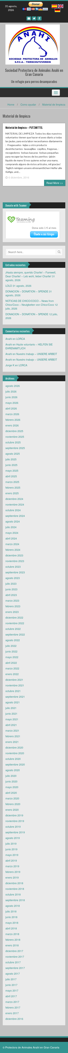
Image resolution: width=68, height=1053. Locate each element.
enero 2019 (12, 877)
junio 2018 (11, 917)
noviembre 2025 (14, 436)
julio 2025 (11, 459)
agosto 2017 (12, 973)
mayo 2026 (11, 403)
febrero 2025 (12, 487)
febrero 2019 (12, 872)
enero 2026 (12, 425)
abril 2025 (11, 476)
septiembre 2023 (15, 572)
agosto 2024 (12, 521)
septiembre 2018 (15, 900)
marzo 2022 (12, 668)
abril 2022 (11, 663)
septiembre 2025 (15, 448)
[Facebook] (39, 18)
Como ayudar (28, 104)
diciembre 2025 (14, 431)
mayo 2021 (11, 719)
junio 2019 (11, 849)
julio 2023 (11, 583)
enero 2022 (12, 674)
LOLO (8, 285)
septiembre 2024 (15, 516)
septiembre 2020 (15, 764)
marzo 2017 (12, 1002)
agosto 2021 (12, 702)
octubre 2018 (13, 894)
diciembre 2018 (14, 883)
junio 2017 (11, 985)
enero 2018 (12, 945)
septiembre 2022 (15, 634)
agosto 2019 (12, 838)
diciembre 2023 (14, 555)
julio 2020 (11, 776)
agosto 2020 (12, 770)
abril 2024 (11, 538)
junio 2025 (11, 465)
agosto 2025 (12, 453)
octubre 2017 (13, 962)
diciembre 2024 (14, 499)
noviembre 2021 (14, 685)
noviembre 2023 (14, 561)
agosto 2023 (12, 578)
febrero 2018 (12, 939)
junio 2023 (11, 589)
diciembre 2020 (14, 747)
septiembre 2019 (15, 832)
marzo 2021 (12, 730)
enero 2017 (12, 1013)
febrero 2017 (12, 1007)
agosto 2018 (12, 906)
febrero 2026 (12, 419)
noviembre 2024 (14, 504)
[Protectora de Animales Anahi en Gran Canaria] (32, 44)
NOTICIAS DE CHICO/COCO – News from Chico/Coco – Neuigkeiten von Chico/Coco (29, 302)
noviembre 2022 (14, 623)
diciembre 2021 (14, 679)
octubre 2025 (13, 442)
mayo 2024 (11, 533)
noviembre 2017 (14, 956)
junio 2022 (11, 651)
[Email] (28, 18)
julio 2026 (11, 391)
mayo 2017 (11, 990)
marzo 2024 (12, 544)
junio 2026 (11, 397)
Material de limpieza (53, 104)
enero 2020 (12, 809)
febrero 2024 (12, 549)
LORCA (20, 339)
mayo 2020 (11, 787)
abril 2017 (11, 996)
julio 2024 (11, 527)
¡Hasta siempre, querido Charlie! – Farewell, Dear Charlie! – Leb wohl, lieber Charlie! (30, 274)
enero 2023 (12, 612)
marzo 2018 (12, 934)
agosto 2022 (12, 640)
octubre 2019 (13, 826)
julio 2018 (11, 911)
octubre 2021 (13, 691)
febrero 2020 (12, 804)
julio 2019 (11, 843)
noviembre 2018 (14, 889)
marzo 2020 (12, 798)
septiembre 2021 (15, 696)
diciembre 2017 (14, 951)
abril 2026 (11, 408)
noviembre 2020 (14, 753)
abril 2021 (11, 725)
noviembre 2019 (14, 821)
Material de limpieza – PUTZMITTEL (24, 127)
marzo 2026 (12, 414)
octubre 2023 (13, 566)
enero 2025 (12, 493)
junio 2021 (11, 713)
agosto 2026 (12, 386)
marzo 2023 (12, 600)
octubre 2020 (13, 759)
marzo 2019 (12, 866)
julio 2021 (11, 708)
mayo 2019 (11, 855)
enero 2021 (12, 742)
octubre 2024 (13, 510)
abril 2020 (11, 792)
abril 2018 (11, 928)
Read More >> (54, 183)
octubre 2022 (13, 629)
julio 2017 (11, 979)
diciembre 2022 (14, 617)
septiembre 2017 (15, 968)
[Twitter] (34, 18)
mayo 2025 (11, 470)
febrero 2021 (12, 736)
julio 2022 (11, 646)
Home (10, 104)
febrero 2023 (12, 606)
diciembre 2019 (14, 815)
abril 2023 (11, 595)
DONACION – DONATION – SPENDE (26, 291)
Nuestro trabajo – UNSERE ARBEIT (36, 354)
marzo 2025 (12, 482)
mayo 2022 (11, 657)
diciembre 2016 (14, 1019)
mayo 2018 (11, 922)
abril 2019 (11, 860)
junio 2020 (11, 781)
